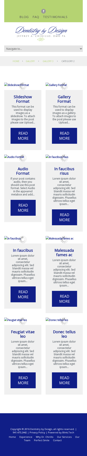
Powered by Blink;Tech (61, 432)
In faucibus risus (64, 171)
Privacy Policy (37, 432)
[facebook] (43, 11)
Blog (24, 17)
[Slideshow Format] (22, 85)
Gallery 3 (48, 61)
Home (16, 61)
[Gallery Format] (64, 85)
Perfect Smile (41, 440)
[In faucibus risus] (64, 157)
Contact (57, 440)
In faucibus (23, 250)
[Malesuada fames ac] (64, 238)
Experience (25, 436)
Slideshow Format (23, 99)
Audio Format (23, 171)
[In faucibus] (22, 238)
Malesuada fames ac (64, 252)
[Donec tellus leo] (64, 320)
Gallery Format (64, 99)
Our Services (64, 436)
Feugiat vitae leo (23, 334)
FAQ (36, 17)
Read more (23, 136)
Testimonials (55, 17)
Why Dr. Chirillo (44, 436)
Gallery (30, 61)
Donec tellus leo (64, 334)
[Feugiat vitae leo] (22, 320)
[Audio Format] (22, 157)
